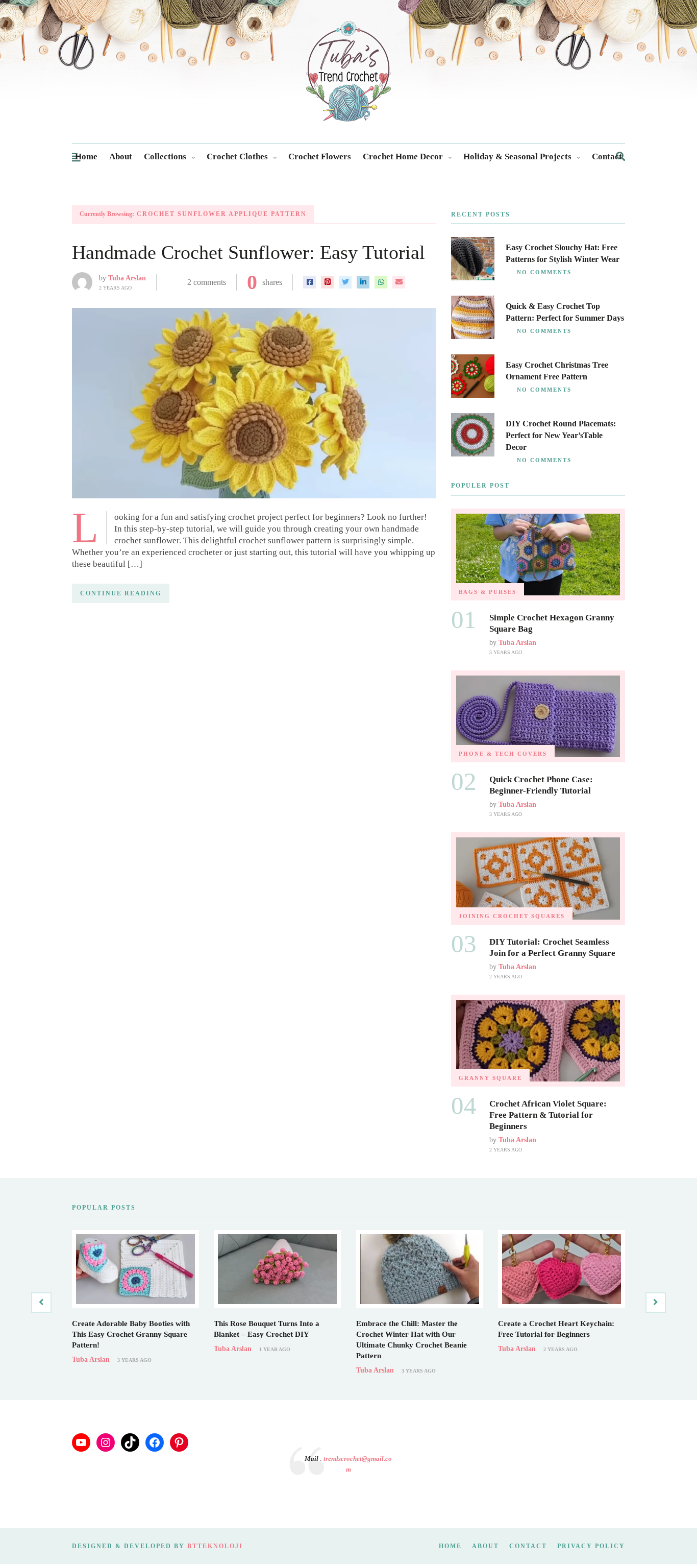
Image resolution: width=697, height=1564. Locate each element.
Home (86, 156)
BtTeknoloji (215, 1546)
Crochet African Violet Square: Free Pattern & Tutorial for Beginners (548, 1115)
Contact (607, 156)
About (120, 156)
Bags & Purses (487, 592)
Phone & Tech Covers (503, 754)
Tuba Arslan (127, 278)
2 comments (206, 282)
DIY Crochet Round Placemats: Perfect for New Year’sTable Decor (561, 435)
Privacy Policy (591, 1546)
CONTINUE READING (120, 593)
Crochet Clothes (237, 156)
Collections (165, 156)
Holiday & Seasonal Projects (517, 156)
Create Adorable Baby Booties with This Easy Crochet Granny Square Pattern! (131, 1334)
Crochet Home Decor (403, 156)
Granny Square (490, 1078)
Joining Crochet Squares (512, 916)
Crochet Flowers (319, 156)
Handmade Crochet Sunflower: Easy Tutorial (248, 252)
